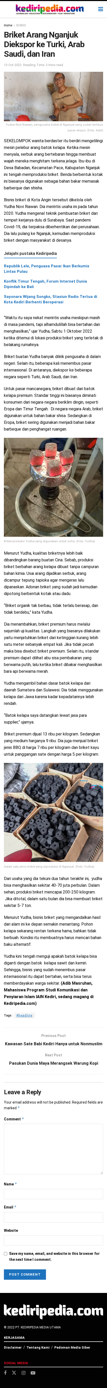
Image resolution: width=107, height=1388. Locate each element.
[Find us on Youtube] (33, 1373)
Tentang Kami (38, 1347)
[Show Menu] (100, 9)
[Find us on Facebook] (5, 1373)
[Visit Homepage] (50, 9)
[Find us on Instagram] (23, 1373)
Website (11, 1230)
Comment (14, 1119)
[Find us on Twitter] (14, 1373)
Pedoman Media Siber (72, 1347)
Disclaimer (13, 1347)
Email (10, 1207)
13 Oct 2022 (13, 65)
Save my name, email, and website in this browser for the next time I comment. (54, 1256)
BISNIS (21, 25)
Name (10, 1184)
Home (8, 25)
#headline (24, 1015)
